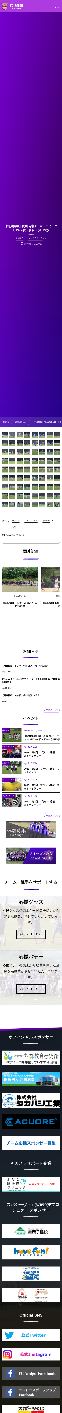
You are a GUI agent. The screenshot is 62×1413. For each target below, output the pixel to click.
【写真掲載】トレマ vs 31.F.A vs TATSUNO (20, 604)
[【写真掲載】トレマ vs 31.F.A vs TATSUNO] (20, 579)
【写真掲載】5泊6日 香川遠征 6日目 (21, 695)
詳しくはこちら (31, 934)
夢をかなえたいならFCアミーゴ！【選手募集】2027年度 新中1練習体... (31, 680)
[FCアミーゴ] (15, 6)
